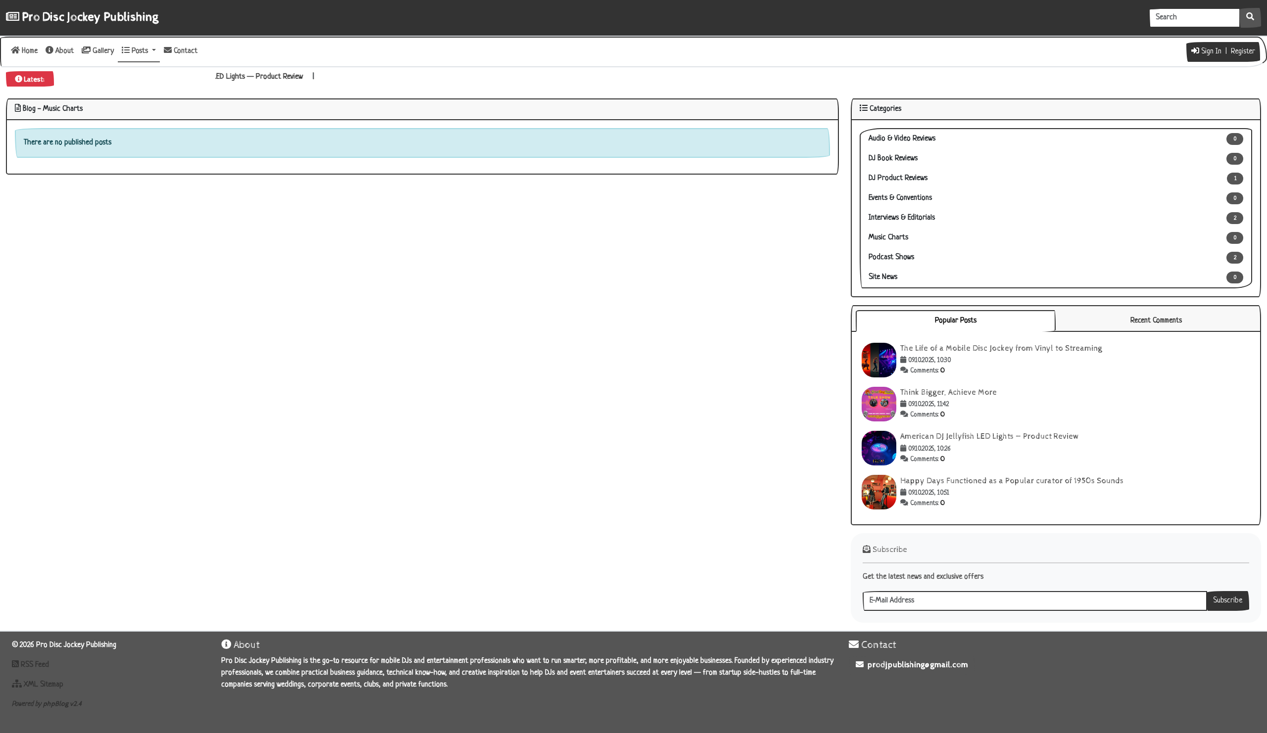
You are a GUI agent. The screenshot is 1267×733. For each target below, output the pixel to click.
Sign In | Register (1227, 51)
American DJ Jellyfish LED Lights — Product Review (241, 77)
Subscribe (1227, 600)
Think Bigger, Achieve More (948, 392)
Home (29, 51)
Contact (184, 51)
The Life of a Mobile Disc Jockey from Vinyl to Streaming (1001, 348)
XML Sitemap (42, 685)
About (63, 51)
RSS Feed (34, 665)
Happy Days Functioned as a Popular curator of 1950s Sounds (1011, 481)
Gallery (102, 51)
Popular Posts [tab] (955, 321)
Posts (140, 51)
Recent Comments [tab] (1156, 321)
